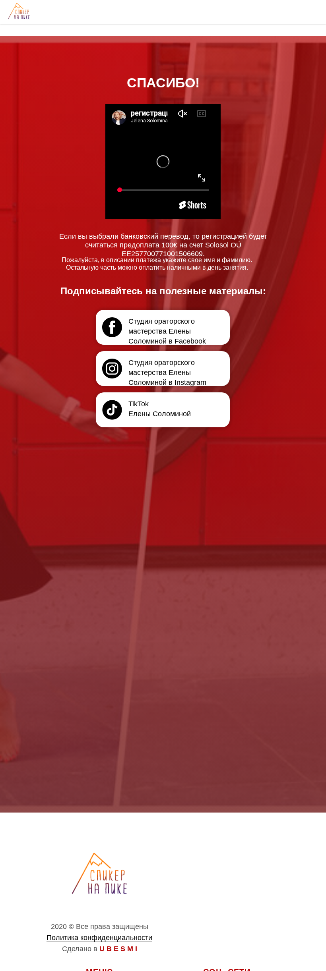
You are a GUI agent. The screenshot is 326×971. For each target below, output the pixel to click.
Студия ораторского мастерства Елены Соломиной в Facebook (167, 331)
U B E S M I (118, 949)
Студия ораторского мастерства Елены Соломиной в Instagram (167, 372)
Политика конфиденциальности (99, 938)
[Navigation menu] (312, 12)
